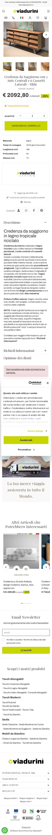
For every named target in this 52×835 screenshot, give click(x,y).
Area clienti (10, 785)
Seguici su (8, 791)
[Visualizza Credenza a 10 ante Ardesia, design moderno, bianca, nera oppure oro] (16, 569)
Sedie (5, 719)
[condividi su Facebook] (34, 210)
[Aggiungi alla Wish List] (26, 569)
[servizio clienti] (13, 17)
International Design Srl (19, 772)
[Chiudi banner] (48, 383)
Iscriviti (27, 650)
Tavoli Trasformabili (11, 710)
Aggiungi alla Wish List (27, 193)
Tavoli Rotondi (9, 702)
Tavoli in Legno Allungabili (15, 688)
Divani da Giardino (12, 743)
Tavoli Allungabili (13, 679)
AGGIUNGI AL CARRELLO (26, 125)
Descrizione (12, 222)
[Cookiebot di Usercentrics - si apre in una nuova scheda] (30, 383)
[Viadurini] (25, 11)
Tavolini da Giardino (31, 743)
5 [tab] (32, 605)
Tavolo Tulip (28, 710)
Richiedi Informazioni (19, 350)
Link (18, 643)
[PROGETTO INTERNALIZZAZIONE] (20, 811)
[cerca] (3, 11)
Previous (5, 34)
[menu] (48, 11)
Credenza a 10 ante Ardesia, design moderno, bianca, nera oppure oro (18, 584)
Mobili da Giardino (13, 733)
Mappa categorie (26, 798)
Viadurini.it (9, 779)
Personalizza (24, 449)
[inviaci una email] (6, 17)
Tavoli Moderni (11, 697)
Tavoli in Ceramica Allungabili (15, 684)
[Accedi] (30, 17)
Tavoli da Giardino (12, 714)
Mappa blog (42, 798)
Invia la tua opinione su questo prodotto (27, 197)
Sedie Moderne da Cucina (31, 724)
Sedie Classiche (9, 724)
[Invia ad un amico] (18, 210)
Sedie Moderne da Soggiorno (17, 729)
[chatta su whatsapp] (4, 830)
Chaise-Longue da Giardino (15, 739)
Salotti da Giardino (38, 739)
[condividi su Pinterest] (41, 210)
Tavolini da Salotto (10, 706)
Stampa (27, 202)
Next (46, 34)
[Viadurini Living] (26, 174)
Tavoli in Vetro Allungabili (14, 692)
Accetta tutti (26, 440)
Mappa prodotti (10, 798)
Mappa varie (25, 802)
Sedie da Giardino (41, 729)
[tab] (26, 222)
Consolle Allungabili (37, 692)
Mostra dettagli (35, 431)
